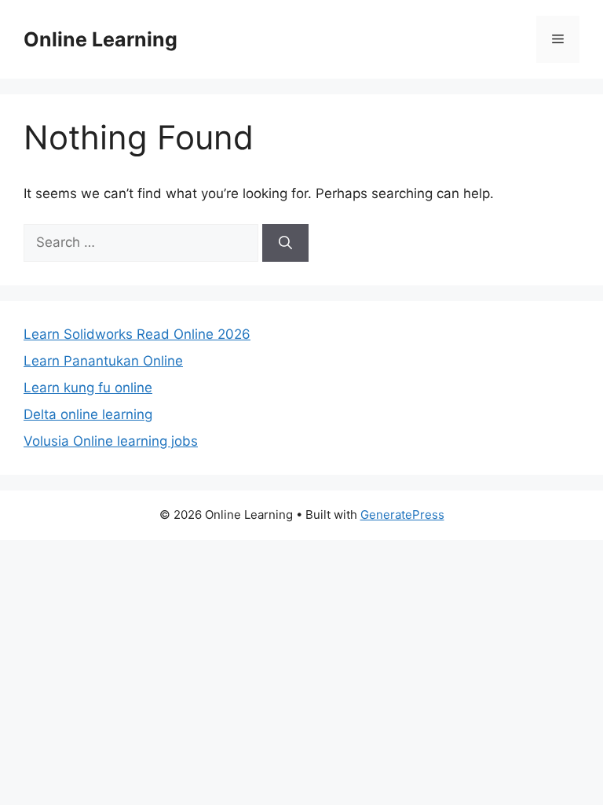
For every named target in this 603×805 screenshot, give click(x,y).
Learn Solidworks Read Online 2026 (137, 334)
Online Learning (100, 39)
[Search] (285, 243)
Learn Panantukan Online (103, 361)
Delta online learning (88, 414)
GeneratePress (402, 514)
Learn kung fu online (88, 387)
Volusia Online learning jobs (111, 441)
